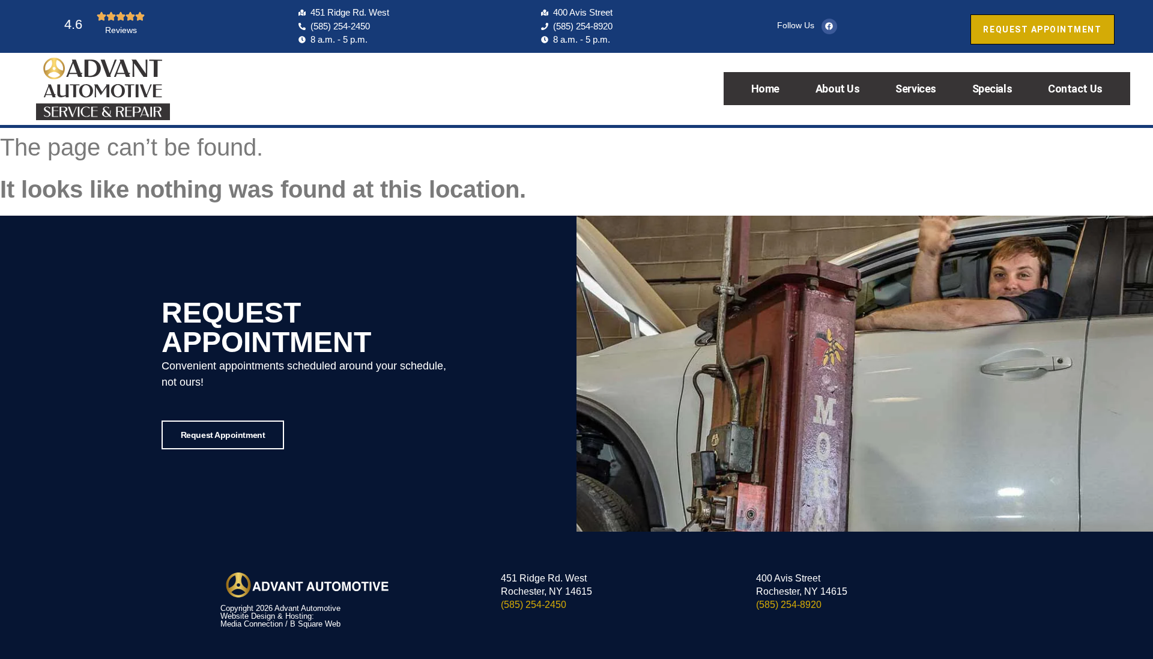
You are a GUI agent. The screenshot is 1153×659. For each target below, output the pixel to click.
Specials (992, 88)
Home (765, 88)
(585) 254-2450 (533, 605)
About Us (837, 88)
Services (915, 88)
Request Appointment (223, 435)
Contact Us (1075, 88)
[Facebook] (829, 26)
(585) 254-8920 (789, 605)
